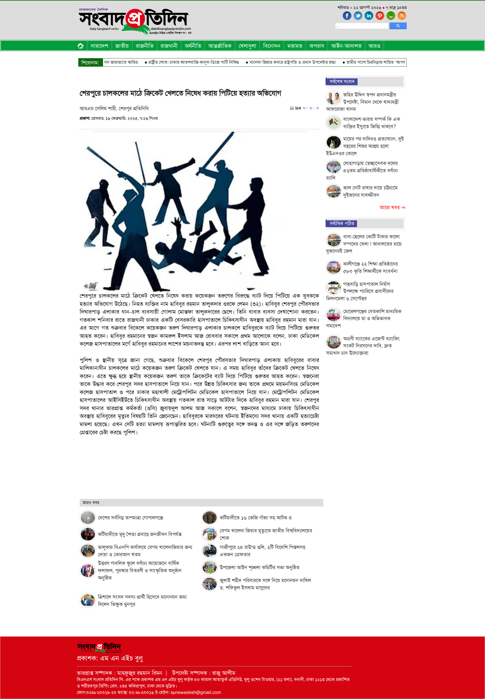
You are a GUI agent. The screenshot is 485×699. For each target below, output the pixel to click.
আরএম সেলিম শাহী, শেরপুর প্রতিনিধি (114, 108)
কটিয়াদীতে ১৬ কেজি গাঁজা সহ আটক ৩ (256, 517)
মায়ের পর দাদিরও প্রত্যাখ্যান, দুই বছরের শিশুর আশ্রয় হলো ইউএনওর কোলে (365, 146)
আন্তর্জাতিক (220, 45)
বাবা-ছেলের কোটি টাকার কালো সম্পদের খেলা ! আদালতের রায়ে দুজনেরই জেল (364, 243)
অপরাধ (316, 45)
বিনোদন (271, 45)
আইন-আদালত (346, 45)
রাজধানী (169, 45)
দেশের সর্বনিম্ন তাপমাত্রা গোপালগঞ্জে (130, 517)
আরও (374, 45)
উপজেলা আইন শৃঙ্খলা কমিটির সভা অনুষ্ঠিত (259, 567)
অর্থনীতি (193, 45)
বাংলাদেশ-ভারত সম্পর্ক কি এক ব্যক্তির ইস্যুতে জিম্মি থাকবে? (371, 123)
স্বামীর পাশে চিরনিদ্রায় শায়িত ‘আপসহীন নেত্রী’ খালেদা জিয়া (381, 62)
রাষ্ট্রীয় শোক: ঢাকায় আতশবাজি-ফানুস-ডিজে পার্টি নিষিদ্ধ (179, 62)
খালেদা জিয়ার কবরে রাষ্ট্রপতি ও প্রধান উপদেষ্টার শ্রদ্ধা (278, 62)
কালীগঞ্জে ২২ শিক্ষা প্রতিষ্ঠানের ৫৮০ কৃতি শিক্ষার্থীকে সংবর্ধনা (370, 268)
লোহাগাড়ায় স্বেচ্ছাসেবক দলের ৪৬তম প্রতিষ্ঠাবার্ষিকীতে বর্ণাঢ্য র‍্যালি (362, 170)
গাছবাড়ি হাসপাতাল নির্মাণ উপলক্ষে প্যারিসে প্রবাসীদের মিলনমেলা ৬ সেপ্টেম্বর (360, 291)
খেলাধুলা (247, 45)
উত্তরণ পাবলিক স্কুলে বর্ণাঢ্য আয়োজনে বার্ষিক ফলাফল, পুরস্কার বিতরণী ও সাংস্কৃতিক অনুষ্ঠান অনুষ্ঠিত (140, 570)
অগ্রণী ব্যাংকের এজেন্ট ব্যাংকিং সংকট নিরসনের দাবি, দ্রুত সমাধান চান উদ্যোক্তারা (363, 345)
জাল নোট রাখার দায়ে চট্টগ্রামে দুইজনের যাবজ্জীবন (370, 191)
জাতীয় (122, 45)
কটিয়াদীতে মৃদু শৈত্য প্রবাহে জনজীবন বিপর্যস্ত (140, 534)
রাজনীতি (145, 45)
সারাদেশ (99, 45)
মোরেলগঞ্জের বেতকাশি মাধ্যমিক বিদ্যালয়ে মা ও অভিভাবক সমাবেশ (363, 318)
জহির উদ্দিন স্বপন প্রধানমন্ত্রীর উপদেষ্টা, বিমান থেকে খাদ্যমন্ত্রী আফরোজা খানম (362, 101)
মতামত (294, 45)
